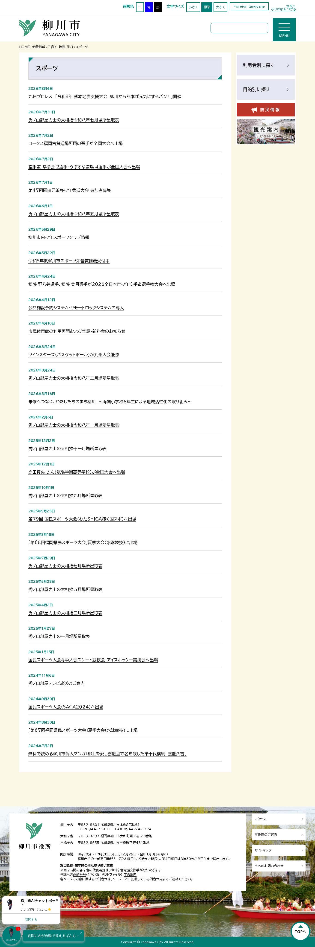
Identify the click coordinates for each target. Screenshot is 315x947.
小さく (193, 7)
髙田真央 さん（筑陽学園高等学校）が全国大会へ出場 (76, 472)
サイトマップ (263, 850)
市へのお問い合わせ (269, 866)
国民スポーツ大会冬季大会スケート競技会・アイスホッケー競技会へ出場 (93, 660)
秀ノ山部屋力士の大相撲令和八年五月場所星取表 (73, 214)
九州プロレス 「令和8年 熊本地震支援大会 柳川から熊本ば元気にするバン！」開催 (104, 96)
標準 (207, 7)
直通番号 (79, 874)
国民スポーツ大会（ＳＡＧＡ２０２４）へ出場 (65, 707)
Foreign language (249, 6)
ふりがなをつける (283, 9)
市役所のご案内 (266, 834)
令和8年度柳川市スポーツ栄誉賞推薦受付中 (69, 261)
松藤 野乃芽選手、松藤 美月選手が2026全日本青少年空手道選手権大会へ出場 (101, 284)
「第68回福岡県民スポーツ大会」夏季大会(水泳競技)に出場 (82, 542)
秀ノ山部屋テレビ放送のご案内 (56, 683)
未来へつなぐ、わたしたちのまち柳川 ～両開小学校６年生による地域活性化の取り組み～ (110, 402)
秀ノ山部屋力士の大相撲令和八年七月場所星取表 (73, 120)
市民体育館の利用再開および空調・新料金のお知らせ (76, 331)
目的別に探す (256, 89)
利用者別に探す (259, 65)
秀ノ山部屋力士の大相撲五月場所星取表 (65, 589)
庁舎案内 (130, 874)
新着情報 (38, 47)
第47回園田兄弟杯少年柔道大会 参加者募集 (69, 190)
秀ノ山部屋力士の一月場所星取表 (59, 636)
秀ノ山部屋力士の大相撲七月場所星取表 (65, 566)
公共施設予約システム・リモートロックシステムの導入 (76, 308)
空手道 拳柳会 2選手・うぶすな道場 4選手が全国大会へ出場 (84, 167)
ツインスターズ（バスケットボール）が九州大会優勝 (73, 355)
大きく (220, 7)
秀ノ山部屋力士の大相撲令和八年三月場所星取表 (73, 378)
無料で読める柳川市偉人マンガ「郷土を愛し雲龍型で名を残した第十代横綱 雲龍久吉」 (107, 754)
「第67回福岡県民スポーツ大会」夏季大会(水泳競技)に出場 (83, 730)
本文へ (291, 6)
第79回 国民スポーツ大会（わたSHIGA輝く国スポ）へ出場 (82, 519)
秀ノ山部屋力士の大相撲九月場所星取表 (65, 495)
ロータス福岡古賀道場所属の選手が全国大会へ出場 (75, 143)
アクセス (260, 819)
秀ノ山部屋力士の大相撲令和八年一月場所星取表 (73, 425)
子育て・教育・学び (60, 47)
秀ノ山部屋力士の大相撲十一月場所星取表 (67, 448)
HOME (24, 47)
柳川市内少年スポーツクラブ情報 (58, 237)
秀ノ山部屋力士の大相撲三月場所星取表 (65, 613)
